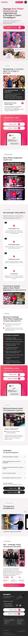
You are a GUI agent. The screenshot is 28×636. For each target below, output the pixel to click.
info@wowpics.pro (8, 605)
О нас (5, 623)
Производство (20, 620)
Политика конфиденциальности (21, 631)
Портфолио (7, 621)
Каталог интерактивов (9, 620)
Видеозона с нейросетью (12, 531)
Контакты (19, 623)
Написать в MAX (13, 488)
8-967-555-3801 (8, 604)
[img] (4, 2)
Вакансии (19, 621)
